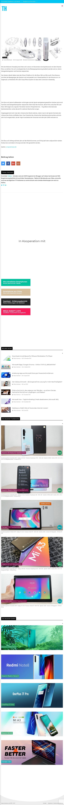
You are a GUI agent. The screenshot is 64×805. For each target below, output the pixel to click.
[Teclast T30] (32, 764)
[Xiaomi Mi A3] (32, 736)
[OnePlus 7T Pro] (32, 707)
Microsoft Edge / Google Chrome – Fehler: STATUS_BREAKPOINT (34, 364)
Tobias (9, 176)
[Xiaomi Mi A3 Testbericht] (32, 567)
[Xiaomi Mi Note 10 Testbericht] (32, 455)
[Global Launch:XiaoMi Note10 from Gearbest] (13, 781)
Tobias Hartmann (8, 59)
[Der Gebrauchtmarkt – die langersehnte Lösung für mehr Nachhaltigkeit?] (6, 386)
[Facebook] (8, 163)
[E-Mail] (18, 163)
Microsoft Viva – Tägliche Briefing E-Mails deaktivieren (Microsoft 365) (35, 399)
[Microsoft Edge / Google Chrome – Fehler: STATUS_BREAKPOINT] (6, 368)
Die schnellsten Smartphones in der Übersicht (10, 1)
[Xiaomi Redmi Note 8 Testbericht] (32, 493)
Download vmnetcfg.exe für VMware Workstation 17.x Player (32, 356)
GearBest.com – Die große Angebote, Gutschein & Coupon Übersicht (16, 4)
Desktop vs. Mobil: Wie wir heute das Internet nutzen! (30, 408)
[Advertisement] (32, 24)
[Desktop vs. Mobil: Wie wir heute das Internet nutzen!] (6, 412)
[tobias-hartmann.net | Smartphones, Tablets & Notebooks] (4, 11)
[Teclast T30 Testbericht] (32, 530)
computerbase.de (11, 147)
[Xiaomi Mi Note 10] (32, 649)
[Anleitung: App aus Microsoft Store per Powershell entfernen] (6, 377)
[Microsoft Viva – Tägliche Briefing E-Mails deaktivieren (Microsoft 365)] (6, 403)
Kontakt (44, 7)
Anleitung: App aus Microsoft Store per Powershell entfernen (32, 373)
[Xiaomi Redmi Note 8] (32, 678)
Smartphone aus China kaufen (29, 1)
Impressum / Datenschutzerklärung (55, 7)
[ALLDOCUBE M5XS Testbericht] (32, 604)
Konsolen (4, 57)
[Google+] (13, 163)
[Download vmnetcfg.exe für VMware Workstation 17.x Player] (6, 360)
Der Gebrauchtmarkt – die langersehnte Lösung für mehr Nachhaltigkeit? (37, 382)
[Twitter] (3, 163)
